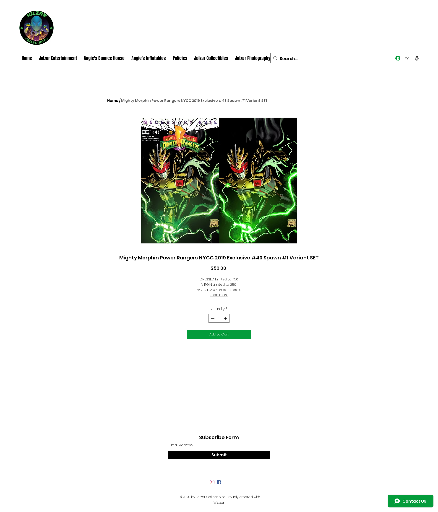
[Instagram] (212, 482)
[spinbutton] (219, 318)
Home (112, 100)
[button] (417, 58)
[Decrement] (212, 318)
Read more (219, 295)
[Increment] (226, 318)
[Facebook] (219, 482)
